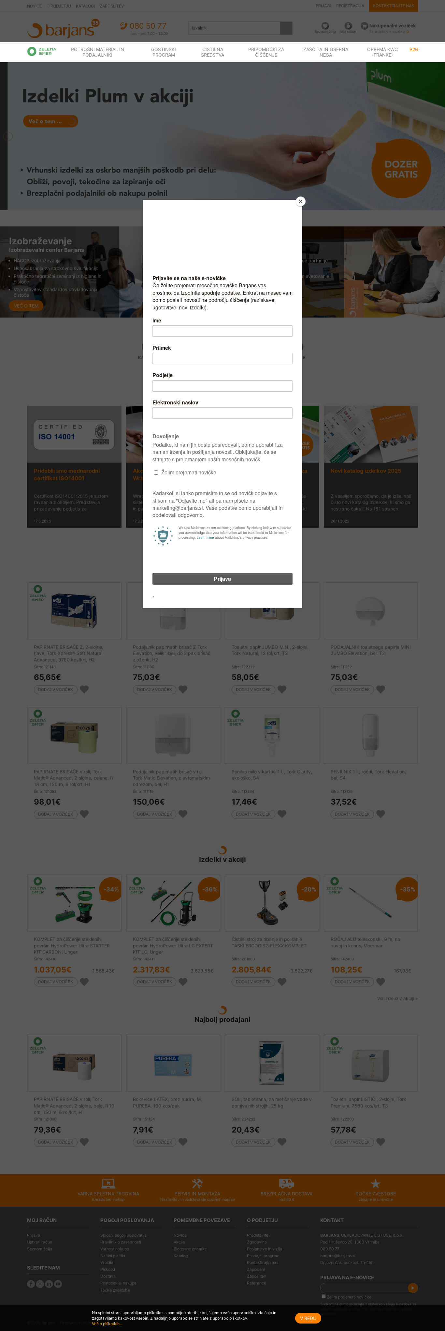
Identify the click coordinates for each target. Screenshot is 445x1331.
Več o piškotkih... (107, 1323)
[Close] (301, 201)
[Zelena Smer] (42, 51)
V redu (308, 1318)
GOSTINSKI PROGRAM (163, 52)
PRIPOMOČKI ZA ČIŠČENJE (266, 52)
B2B (413, 49)
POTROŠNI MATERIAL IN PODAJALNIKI (97, 52)
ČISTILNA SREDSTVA (212, 52)
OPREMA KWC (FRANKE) (382, 52)
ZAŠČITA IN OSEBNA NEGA (325, 52)
